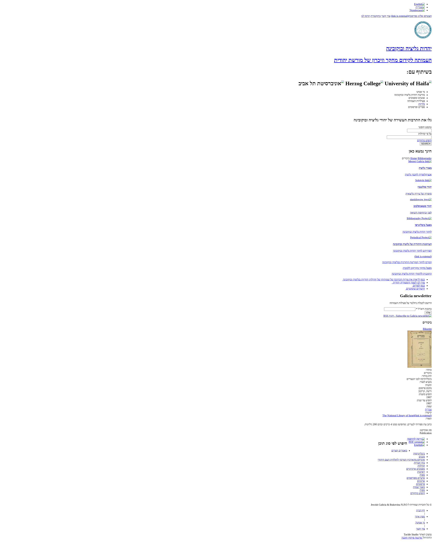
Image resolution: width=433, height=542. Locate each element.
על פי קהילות (425, 133)
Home (413, 158)
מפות (422, 474)
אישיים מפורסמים (416, 478)
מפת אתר (420, 516)
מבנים (422, 456)
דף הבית (420, 510)
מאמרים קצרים (399, 450)
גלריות (421, 104)
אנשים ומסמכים (416, 97)
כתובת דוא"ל (424, 308)
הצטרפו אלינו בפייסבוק (411, 16)
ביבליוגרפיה (419, 453)
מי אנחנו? (420, 522)
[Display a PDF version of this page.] (417, 441)
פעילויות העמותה (416, 100)
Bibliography (425, 158)
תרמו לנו (365, 16)
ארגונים (421, 481)
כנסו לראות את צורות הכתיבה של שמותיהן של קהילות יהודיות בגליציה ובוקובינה (384, 279)
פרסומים (420, 484)
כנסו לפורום (419, 285)
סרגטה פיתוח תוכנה (412, 537)
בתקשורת (376, 16)
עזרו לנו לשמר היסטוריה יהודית (408, 282)
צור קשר (385, 16)
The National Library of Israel (407, 415)
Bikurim (427, 328)
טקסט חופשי (425, 127)
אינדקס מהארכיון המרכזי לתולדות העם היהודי (401, 459)
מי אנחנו (420, 91)
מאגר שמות (419, 487)
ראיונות (421, 471)
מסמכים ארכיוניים (415, 468)
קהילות (421, 465)
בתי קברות (419, 462)
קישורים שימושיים (415, 288)
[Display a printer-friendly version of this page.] (416, 438)
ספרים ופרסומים (416, 107)
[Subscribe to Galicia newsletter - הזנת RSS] (407, 315)
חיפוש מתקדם (424, 140)
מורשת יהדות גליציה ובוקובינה (409, 94)
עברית (428, 409)
